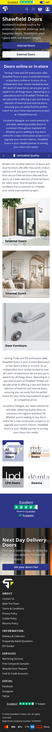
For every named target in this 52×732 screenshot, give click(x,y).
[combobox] (20, 9)
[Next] (48, 155)
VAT (47, 2)
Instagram (7, 691)
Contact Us (8, 598)
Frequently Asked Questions (17, 641)
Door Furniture (16, 346)
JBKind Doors (36, 455)
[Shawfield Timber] (5, 9)
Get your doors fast (26, 567)
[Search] (27, 9)
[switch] (42, 2)
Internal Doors (26, 45)
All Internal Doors (11, 453)
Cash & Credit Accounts (15, 673)
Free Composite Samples (15, 663)
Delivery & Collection (13, 636)
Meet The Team (10, 603)
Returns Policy (10, 623)
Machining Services (12, 658)
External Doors (26, 54)
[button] (47, 8)
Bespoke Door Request (14, 668)
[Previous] (3, 155)
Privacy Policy (9, 613)
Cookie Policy (9, 618)
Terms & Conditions (13, 608)
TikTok (5, 696)
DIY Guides (8, 646)
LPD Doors (12, 483)
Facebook (7, 686)
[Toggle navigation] (33, 9)
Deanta (36, 483)
